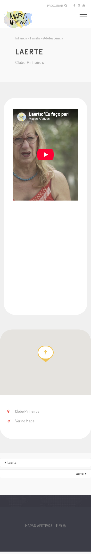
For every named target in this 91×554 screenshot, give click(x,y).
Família (35, 38)
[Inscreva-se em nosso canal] (84, 5)
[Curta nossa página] (74, 5)
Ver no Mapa (24, 421)
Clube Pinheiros (26, 411)
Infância (21, 38)
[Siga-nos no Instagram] (79, 5)
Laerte (12, 462)
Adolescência (53, 38)
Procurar (55, 5)
